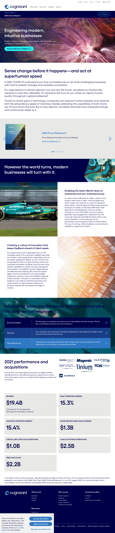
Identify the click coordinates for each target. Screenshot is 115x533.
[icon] (106, 322)
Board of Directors (63, 502)
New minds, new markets (93, 500)
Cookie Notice (81, 526)
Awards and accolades (65, 504)
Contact (105, 14)
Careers (80, 2)
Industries (34, 7)
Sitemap (57, 526)
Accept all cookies (40, 519)
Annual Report (62, 500)
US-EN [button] (107, 2)
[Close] (51, 515)
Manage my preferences (40, 529)
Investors (98, 2)
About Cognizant (9, 12)
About (58, 7)
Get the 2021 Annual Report (18, 49)
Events (91, 2)
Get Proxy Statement (50, 141)
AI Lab (87, 498)
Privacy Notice (71, 526)
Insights (51, 7)
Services (42, 7)
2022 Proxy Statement (54, 133)
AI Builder (88, 496)
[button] (4, 139)
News (86, 2)
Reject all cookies (41, 524)
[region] (27, 523)
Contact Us (34, 512)
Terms (63, 526)
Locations (61, 498)
